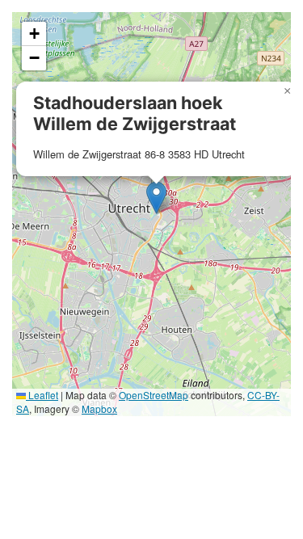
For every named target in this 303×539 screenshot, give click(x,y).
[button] (156, 197)
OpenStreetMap (153, 395)
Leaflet (42, 395)
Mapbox (99, 408)
